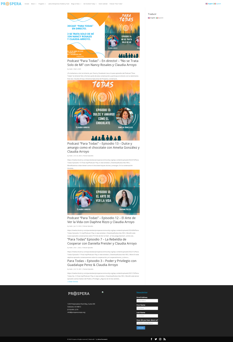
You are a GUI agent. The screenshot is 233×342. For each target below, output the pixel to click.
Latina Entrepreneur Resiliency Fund (58, 4)
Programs (41, 4)
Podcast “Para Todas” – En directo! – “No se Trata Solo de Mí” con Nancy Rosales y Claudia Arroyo (102, 63)
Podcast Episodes (88, 156)
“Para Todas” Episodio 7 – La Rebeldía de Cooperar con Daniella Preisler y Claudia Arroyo (102, 241)
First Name (141, 305)
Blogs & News (75, 4)
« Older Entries (72, 282)
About (33, 4)
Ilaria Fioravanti (102, 339)
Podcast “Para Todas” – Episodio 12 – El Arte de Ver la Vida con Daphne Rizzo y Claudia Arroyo (101, 220)
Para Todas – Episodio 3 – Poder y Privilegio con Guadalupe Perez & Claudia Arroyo (101, 263)
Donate (27, 4)
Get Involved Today (89, 4)
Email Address (142, 297)
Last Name (141, 312)
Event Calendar (103, 4)
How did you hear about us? (147, 320)
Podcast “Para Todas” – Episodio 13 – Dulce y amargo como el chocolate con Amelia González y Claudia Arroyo (103, 147)
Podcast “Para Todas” (116, 4)
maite (70, 69)
